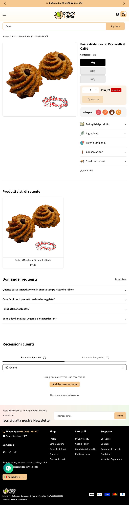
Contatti (105, 443)
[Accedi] (117, 14)
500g (97, 80)
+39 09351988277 (29, 431)
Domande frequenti (110, 448)
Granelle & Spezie (58, 448)
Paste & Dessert (57, 459)
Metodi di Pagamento (111, 459)
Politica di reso (82, 454)
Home (6, 36)
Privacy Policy (82, 438)
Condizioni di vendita (85, 448)
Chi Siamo (106, 438)
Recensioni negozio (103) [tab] (95, 357)
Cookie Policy (82, 443)
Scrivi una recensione (64, 384)
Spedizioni (106, 454)
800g (97, 72)
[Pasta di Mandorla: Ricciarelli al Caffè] (33, 227)
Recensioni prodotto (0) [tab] (33, 357)
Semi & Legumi (57, 443)
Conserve (54, 454)
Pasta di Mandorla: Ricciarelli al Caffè (33, 259)
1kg (98, 63)
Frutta (53, 438)
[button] (5, 14)
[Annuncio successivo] (124, 3)
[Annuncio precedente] (5, 3)
